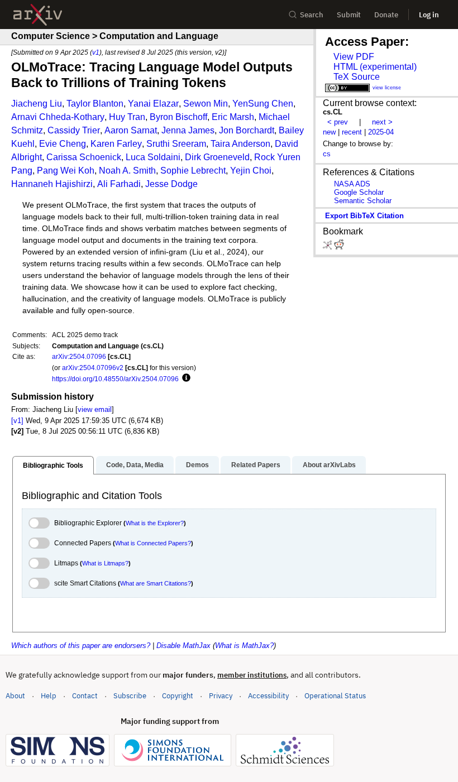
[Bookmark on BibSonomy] (328, 247)
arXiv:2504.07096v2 (92, 367)
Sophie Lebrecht (193, 170)
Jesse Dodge (171, 184)
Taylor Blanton (94, 103)
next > (382, 122)
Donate (386, 15)
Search (311, 15)
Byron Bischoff (178, 117)
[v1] (17, 420)
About (15, 696)
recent (352, 132)
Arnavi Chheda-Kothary (57, 117)
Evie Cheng (62, 143)
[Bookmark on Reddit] (339, 247)
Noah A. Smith (127, 170)
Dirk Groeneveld (217, 157)
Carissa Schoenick (83, 157)
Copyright (177, 696)
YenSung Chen (262, 103)
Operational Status (335, 695)
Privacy (220, 696)
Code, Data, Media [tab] (135, 465)
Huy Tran (127, 117)
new (329, 132)
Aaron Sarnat (130, 130)
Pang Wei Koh (65, 170)
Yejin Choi (250, 170)
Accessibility (268, 696)
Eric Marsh (233, 117)
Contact (85, 696)
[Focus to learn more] (184, 378)
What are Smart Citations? (155, 583)
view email (95, 409)
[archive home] (37, 15)
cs (327, 154)
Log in (429, 15)
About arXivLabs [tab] (329, 465)
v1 (95, 52)
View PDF (353, 56)
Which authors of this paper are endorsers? (80, 645)
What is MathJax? (244, 645)
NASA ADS (352, 184)
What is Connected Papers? (153, 543)
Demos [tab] (197, 465)
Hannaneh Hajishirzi (52, 184)
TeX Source (356, 76)
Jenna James (187, 130)
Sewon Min (205, 103)
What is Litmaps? (105, 563)
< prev (337, 122)
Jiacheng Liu (36, 103)
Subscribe (129, 696)
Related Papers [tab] (255, 465)
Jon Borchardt (246, 130)
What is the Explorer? (155, 523)
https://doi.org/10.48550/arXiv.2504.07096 (115, 378)
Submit (349, 15)
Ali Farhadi (119, 184)
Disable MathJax (183, 645)
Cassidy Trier (73, 130)
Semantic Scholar (363, 200)
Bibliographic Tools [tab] (53, 465)
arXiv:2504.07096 (79, 356)
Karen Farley (116, 143)
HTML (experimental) (375, 66)
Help (48, 696)
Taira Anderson (240, 143)
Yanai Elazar (153, 103)
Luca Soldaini (153, 157)
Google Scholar (359, 192)
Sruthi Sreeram (176, 143)
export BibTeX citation (364, 216)
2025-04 (381, 132)
